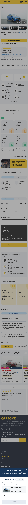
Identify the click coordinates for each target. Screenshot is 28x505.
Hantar (14, 501)
